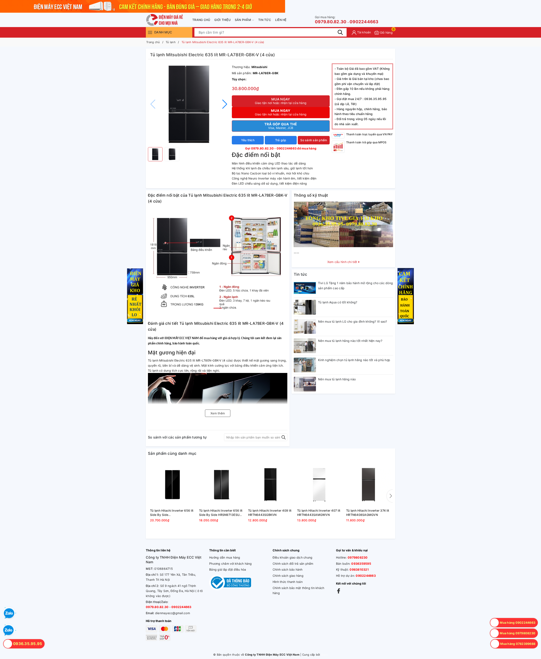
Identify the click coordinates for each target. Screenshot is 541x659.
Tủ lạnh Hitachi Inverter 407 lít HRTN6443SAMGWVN (318, 513)
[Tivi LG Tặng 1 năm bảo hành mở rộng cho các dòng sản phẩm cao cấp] (305, 288)
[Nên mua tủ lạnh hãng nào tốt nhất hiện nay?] (305, 345)
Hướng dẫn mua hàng (224, 557)
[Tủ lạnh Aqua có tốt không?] (305, 307)
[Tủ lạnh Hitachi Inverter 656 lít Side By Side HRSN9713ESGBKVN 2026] (172, 484)
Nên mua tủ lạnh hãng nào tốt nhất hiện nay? (350, 341)
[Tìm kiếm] (340, 32)
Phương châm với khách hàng (230, 563)
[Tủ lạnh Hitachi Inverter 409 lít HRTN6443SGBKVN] (270, 484)
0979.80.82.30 (330, 19)
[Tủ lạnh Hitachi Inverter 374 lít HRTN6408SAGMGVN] (368, 484)
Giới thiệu (222, 20)
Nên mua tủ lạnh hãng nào (337, 379)
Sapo (324, 654)
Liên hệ (281, 20)
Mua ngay (280, 101)
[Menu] (150, 32)
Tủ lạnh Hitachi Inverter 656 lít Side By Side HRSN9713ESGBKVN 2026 (171, 513)
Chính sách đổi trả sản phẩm (293, 563)
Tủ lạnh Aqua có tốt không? (337, 302)
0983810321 (359, 569)
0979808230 (358, 557)
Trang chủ (201, 20)
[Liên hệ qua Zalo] (8, 630)
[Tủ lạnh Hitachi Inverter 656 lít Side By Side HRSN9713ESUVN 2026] (221, 484)
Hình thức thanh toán (288, 582)
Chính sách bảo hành (288, 569)
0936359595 (361, 563)
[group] (189, 104)
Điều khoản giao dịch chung (293, 557)
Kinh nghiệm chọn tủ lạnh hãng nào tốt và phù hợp (354, 360)
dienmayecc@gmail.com (172, 613)
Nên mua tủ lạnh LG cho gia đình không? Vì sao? (352, 321)
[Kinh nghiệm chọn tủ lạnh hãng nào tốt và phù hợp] (305, 365)
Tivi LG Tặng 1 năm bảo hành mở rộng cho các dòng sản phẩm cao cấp (355, 285)
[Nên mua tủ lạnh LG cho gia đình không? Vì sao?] (305, 326)
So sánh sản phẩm (313, 140)
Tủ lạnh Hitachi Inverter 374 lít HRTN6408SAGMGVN (367, 513)
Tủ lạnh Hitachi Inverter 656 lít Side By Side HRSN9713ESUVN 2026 (221, 513)
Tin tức (264, 20)
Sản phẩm (243, 20)
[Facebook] (338, 590)
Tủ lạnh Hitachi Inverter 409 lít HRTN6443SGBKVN (269, 513)
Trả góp (280, 140)
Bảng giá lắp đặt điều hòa (227, 569)
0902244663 (364, 21)
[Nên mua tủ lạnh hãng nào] (305, 384)
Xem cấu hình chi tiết (342, 262)
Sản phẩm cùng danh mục (172, 453)
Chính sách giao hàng (288, 575)
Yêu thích (247, 140)
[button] (225, 104)
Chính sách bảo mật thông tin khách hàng (298, 590)
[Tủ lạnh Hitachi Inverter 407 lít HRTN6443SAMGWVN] (319, 484)
